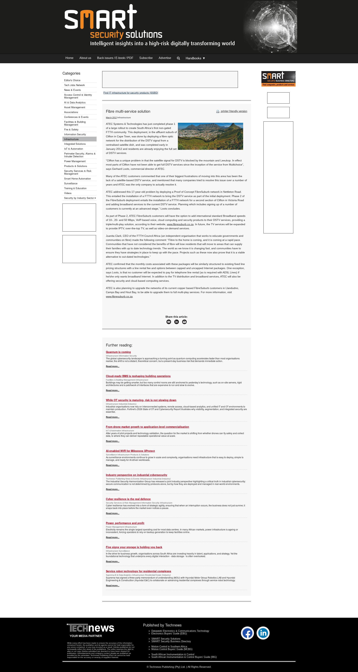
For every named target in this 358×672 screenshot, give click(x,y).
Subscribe (146, 58)
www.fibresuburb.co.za (180, 224)
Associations (71, 112)
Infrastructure (71, 139)
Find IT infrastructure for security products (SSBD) (130, 92)
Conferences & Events (76, 117)
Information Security (75, 134)
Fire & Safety (71, 129)
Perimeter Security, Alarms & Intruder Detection (80, 155)
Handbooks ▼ (195, 58)
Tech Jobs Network (74, 85)
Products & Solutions (75, 166)
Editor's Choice (72, 80)
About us (85, 58)
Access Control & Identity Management (78, 96)
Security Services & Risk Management (77, 172)
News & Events (72, 90)
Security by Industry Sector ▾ (80, 198)
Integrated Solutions (75, 144)
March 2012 (111, 117)
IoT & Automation (73, 148)
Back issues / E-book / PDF (115, 58)
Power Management (75, 161)
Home (69, 58)
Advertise (165, 58)
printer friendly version (233, 111)
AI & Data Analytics (75, 102)
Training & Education (75, 188)
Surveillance (70, 183)
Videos (68, 193)
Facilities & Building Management (75, 123)
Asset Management (74, 107)
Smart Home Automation (78, 178)
